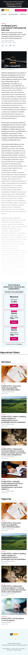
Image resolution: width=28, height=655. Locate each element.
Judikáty (3, 383)
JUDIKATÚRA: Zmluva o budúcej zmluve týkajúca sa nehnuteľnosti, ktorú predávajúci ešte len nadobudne (13, 419)
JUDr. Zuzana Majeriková (7, 40)
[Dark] (11, 10)
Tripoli (19, 650)
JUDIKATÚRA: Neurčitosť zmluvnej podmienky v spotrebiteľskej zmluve (11, 388)
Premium (3, 23)
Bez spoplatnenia (13, 14)
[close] (26, 4)
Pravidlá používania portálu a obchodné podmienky (14, 645)
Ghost (16, 650)
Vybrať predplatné (21, 10)
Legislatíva (4, 616)
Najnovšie (4, 14)
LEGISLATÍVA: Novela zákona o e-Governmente (12, 620)
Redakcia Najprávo (6, 622)
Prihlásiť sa (19, 344)
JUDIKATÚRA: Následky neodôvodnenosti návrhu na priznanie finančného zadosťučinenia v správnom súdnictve (12, 485)
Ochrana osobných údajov (13, 643)
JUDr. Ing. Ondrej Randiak (7, 391)
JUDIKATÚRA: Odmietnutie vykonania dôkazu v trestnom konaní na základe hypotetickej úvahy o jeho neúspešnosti (13, 452)
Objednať (14, 305)
